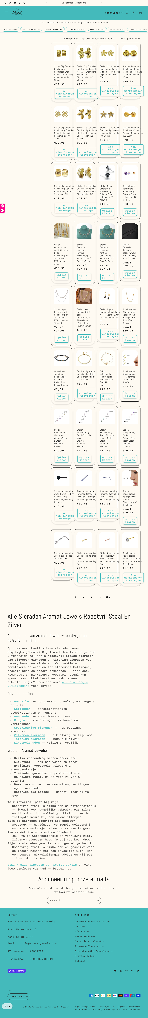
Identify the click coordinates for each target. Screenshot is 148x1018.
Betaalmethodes (85, 936)
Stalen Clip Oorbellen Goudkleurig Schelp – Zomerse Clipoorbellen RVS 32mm (133, 131)
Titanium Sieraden (76, 29)
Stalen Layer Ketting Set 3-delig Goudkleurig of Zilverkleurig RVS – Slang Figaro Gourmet (84, 317)
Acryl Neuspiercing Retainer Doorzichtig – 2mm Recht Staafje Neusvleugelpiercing (87, 495)
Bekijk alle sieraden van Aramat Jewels (42, 864)
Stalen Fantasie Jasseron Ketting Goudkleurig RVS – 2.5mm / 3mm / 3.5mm (107, 253)
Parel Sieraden (117, 29)
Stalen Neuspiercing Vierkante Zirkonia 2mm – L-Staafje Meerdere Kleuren (61, 438)
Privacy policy (85, 956)
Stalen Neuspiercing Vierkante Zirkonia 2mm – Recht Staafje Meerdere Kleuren (130, 438)
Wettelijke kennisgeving (106, 1009)
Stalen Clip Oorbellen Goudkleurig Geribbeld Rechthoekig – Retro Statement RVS (64, 190)
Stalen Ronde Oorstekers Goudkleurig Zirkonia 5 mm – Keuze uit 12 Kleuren (129, 193)
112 (108, 597)
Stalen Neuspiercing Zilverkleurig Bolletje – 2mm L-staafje (64, 556)
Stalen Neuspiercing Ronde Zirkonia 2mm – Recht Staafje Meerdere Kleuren (107, 438)
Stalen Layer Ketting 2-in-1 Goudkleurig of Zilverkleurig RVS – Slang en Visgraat (61, 316)
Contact (80, 926)
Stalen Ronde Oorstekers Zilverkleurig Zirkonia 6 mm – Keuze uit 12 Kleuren (107, 193)
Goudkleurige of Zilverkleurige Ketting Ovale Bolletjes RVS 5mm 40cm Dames (130, 316)
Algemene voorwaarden (129, 1007)
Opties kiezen (107, 212)
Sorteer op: (71, 38)
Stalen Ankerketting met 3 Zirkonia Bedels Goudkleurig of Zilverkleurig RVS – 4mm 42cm (61, 254)
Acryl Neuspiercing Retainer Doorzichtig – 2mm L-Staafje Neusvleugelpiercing (110, 495)
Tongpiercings (10, 29)
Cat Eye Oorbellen (31, 29)
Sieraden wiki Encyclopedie (94, 951)
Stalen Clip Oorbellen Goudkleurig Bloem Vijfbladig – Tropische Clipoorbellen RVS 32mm (110, 72)
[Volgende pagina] (116, 597)
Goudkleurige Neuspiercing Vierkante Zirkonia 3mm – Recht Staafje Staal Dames (133, 559)
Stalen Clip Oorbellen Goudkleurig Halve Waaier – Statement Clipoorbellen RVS (87, 190)
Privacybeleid (106, 1007)
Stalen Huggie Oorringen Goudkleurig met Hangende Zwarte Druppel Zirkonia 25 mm (110, 315)
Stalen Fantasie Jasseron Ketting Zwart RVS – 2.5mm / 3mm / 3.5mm (129, 251)
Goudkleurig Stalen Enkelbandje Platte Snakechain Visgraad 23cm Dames (87, 375)
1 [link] (75, 596)
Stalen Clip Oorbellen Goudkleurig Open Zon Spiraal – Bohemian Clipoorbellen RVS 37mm (64, 133)
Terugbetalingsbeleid (83, 1007)
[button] (6, 12)
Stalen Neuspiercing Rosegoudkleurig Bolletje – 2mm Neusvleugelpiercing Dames (109, 559)
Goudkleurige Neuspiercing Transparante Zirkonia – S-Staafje (129, 377)
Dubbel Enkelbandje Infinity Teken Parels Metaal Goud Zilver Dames (106, 378)
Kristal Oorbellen (53, 29)
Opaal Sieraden (97, 29)
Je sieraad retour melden (92, 921)
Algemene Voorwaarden (90, 946)
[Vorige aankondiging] (46, 3)
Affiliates (82, 931)
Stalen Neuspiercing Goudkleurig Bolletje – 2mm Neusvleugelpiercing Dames (87, 559)
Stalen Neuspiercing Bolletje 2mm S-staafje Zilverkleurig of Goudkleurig (130, 498)
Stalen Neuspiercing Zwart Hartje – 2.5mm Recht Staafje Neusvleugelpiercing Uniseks (64, 497)
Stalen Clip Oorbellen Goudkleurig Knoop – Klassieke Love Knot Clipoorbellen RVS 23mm (132, 72)
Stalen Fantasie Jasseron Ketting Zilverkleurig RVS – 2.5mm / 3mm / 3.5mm (84, 253)
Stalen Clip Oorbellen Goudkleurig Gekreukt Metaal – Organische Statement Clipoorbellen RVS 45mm (87, 73)
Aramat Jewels (40, 1007)
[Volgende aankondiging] (101, 3)
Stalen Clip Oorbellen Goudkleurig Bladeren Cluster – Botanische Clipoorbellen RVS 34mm (87, 133)
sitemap (80, 961)
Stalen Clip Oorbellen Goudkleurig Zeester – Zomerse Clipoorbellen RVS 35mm (110, 131)
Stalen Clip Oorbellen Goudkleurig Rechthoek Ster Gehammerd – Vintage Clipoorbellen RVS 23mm (64, 73)
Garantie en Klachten (90, 941)
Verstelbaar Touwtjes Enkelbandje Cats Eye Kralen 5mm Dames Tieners (61, 378)
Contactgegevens (131, 1009)
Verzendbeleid (82, 1009)
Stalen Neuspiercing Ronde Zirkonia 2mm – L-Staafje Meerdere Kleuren (84, 438)
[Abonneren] (97, 900)
